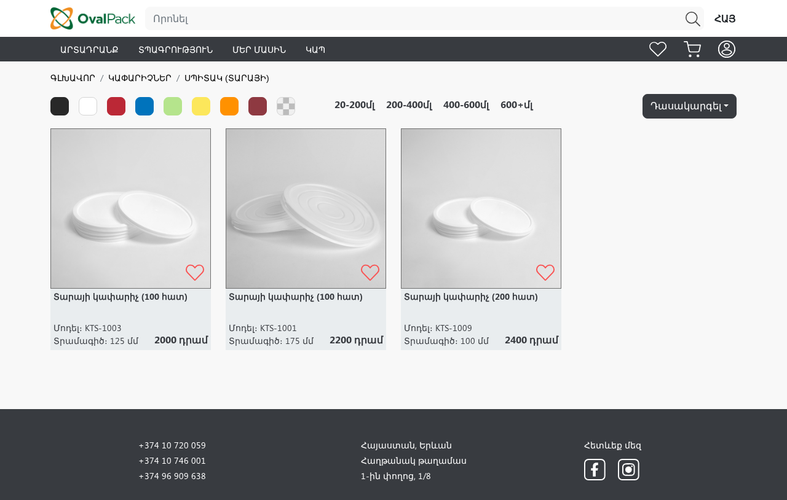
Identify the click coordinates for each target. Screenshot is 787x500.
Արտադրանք (89, 49)
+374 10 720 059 (172, 445)
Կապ (315, 49)
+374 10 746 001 (172, 460)
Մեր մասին (259, 49)
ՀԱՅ (725, 18)
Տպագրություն (175, 49)
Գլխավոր (72, 78)
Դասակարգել (686, 105)
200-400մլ (409, 104)
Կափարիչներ (140, 78)
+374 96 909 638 (172, 476)
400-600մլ (466, 104)
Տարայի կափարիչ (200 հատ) (471, 296)
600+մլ (516, 104)
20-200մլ (354, 104)
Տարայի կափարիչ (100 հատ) (120, 296)
